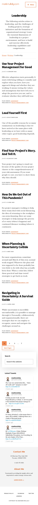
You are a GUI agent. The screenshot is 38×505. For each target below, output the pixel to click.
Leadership (14, 101)
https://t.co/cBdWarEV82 (13, 439)
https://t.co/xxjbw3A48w (16, 403)
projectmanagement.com (20, 102)
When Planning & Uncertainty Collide (15, 245)
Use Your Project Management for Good (17, 65)
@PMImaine (12, 431)
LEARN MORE (18, 480)
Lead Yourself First (14, 113)
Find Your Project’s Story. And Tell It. (19, 152)
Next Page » (8, 348)
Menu (32, 5)
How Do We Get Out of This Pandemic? (16, 196)
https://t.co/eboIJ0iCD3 (13, 387)
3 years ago (9, 389)
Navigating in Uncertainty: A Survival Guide (17, 296)
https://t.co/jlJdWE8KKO (13, 420)
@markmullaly (16, 379)
